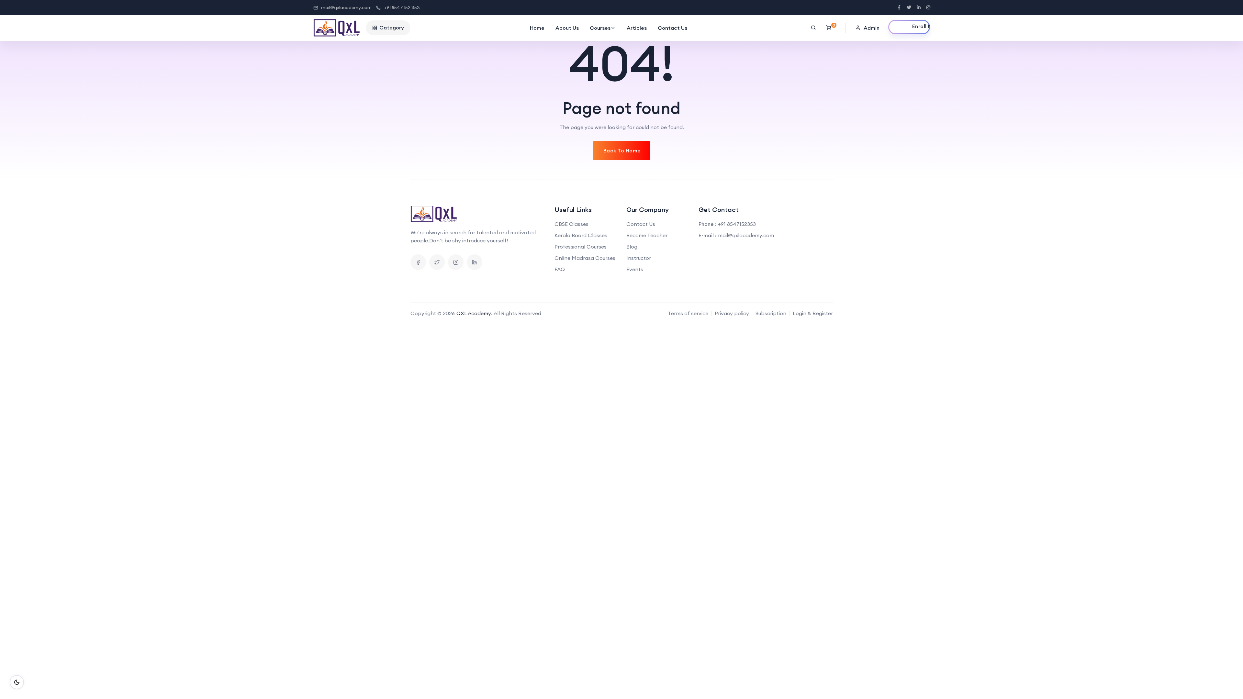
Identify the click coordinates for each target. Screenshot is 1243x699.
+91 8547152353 (737, 224)
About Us (567, 28)
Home (537, 28)
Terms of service (688, 313)
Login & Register (813, 313)
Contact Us (672, 28)
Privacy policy (732, 313)
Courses (600, 28)
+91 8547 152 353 (402, 7)
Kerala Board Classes (580, 235)
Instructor (638, 258)
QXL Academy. (474, 313)
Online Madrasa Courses (584, 258)
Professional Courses (580, 246)
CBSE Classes (571, 224)
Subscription (771, 313)
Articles (637, 28)
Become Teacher (646, 235)
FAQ (559, 269)
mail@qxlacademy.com (346, 7)
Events (634, 269)
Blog (631, 246)
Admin (871, 28)
